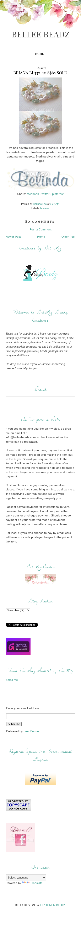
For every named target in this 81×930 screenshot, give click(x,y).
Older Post (68, 236)
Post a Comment (40, 229)
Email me (12, 679)
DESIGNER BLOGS (53, 905)
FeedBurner (31, 731)
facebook (33, 194)
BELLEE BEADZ (41, 34)
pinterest (58, 194)
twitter (45, 194)
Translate (36, 883)
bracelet (44, 208)
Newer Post (13, 236)
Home (39, 54)
